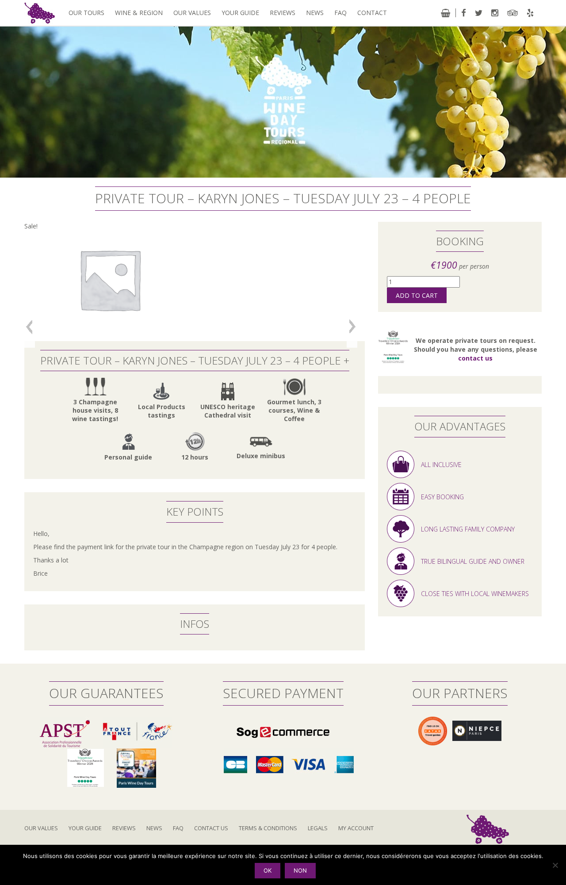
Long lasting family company (468, 527)
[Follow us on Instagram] (494, 13)
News (315, 12)
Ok (268, 870)
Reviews (282, 12)
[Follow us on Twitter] (478, 13)
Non (300, 870)
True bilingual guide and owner (472, 559)
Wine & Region (139, 12)
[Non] (555, 865)
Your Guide (240, 12)
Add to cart (417, 295)
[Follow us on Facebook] (463, 13)
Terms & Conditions (268, 828)
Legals (318, 828)
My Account (356, 828)
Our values (192, 12)
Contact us (211, 828)
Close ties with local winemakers (475, 591)
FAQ (340, 12)
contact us (475, 358)
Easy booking (442, 495)
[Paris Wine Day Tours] (39, 12)
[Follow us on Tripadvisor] (512, 13)
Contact (372, 12)
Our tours (86, 12)
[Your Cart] (445, 13)
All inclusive (441, 462)
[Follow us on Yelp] (530, 13)
